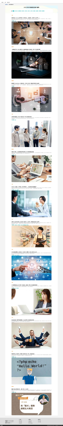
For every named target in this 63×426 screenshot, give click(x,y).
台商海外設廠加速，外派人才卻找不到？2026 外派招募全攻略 (22, 116)
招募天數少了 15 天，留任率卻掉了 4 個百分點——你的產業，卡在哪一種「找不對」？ (26, 17)
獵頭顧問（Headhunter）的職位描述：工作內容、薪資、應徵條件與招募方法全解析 (25, 83)
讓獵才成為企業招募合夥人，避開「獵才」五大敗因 (20, 389)
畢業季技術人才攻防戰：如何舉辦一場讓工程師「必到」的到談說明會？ (23, 353)
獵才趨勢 (6, 4)
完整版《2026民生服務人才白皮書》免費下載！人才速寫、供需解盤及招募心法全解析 (25, 221)
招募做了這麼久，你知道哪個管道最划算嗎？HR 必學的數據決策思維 (23, 151)
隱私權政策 (2, 425)
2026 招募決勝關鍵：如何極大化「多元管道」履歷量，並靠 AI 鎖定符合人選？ (24, 252)
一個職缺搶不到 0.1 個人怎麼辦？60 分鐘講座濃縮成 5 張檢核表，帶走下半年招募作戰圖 (26, 49)
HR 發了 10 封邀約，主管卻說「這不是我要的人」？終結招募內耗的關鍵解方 (24, 186)
